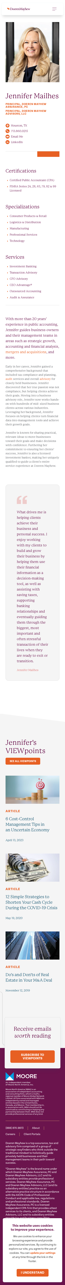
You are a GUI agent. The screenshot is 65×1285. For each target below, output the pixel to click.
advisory (45, 379)
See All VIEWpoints (23, 761)
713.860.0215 (19, 131)
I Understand (32, 1273)
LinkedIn (17, 142)
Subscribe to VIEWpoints (32, 1056)
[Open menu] (54, 9)
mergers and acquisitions (26, 352)
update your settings (42, 1253)
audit (9, 379)
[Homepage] (18, 9)
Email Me (17, 136)
